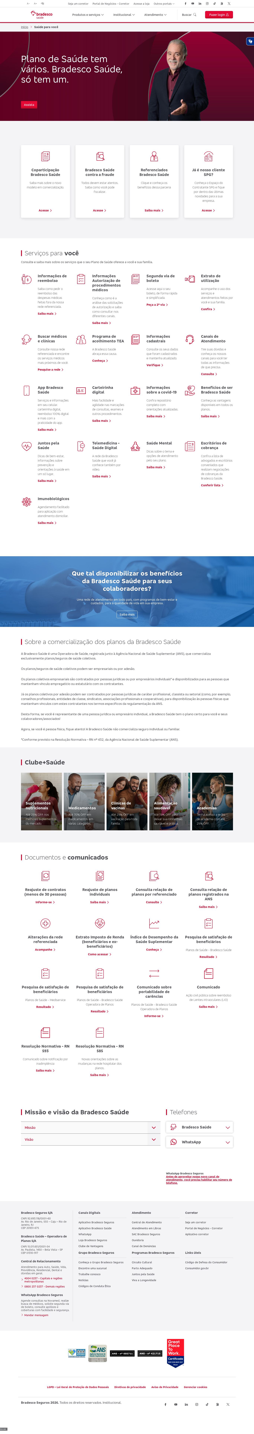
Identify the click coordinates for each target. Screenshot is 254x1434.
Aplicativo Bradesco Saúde (95, 1228)
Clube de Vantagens (90, 1246)
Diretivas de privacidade (130, 1387)
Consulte (207, 374)
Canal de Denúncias (144, 1246)
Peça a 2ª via (156, 304)
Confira (206, 309)
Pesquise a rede (49, 369)
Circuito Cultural (142, 1262)
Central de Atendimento (147, 1222)
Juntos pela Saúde (143, 1274)
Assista (29, 105)
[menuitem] (88, 14)
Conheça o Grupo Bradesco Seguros (100, 1262)
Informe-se (44, 902)
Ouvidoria (138, 1240)
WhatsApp (84, 1234)
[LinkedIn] (200, 3)
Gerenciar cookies (195, 1387)
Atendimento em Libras (146, 1228)
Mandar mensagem (36, 1315)
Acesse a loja (141, 3)
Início (24, 27)
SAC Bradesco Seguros (146, 1234)
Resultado (207, 957)
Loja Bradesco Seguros (92, 1240)
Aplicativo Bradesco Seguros (96, 1222)
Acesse (44, 210)
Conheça (98, 360)
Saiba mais (152, 210)
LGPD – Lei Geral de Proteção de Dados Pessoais (78, 1387)
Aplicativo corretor (197, 1234)
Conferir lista (210, 485)
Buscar (187, 15)
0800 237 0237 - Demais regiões (44, 1286)
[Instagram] (207, 3)
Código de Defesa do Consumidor (206, 1262)
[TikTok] (214, 3)
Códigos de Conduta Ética (94, 1286)
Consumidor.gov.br (197, 1268)
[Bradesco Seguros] (41, 14)
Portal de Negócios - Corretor (111, 3)
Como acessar (98, 954)
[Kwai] (221, 3)
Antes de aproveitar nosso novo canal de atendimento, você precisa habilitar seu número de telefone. (199, 1179)
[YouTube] (192, 3)
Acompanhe (43, 949)
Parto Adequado (142, 1268)
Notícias (83, 1280)
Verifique (153, 365)
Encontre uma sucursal (92, 1268)
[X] (229, 3)
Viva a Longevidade (144, 1280)
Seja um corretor (78, 3)
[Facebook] (185, 3)
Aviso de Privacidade (164, 1387)
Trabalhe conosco (89, 1274)
